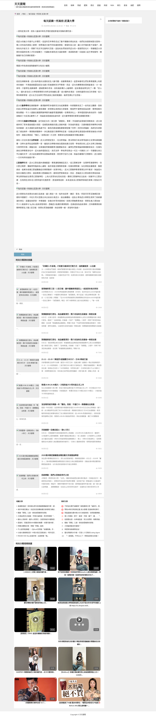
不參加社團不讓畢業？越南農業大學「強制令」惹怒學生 (84, 506)
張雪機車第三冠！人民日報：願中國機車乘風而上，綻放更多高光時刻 (69, 289)
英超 (105, 5)
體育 (85, 5)
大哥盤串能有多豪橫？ (73, 526)
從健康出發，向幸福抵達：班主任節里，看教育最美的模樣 (85, 519)
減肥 (132, 5)
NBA (112, 5)
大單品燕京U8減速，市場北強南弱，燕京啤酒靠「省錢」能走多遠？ (42, 516)
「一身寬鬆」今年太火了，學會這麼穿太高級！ (82, 536)
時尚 (24, 14)
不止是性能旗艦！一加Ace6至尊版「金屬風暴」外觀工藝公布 (39, 529)
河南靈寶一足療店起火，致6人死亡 (55, 430)
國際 (138, 5)
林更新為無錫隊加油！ (73, 529)
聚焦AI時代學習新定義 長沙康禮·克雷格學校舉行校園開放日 (86, 509)
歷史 (92, 5)
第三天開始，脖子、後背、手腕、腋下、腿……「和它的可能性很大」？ (90, 516)
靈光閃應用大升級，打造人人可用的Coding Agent (82, 532)
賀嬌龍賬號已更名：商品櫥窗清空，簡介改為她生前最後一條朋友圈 (68, 340)
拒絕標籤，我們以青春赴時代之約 (55, 475)
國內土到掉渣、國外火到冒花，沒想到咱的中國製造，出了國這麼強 (42, 519)
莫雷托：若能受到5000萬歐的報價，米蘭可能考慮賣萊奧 (38, 523)
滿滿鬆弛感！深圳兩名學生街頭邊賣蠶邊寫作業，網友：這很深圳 (41, 506)
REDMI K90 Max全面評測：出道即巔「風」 (33, 536)
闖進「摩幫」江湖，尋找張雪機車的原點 (32, 513)
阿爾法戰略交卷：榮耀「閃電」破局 (30, 526)
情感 (79, 5)
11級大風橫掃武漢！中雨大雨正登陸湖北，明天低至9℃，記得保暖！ (42, 532)
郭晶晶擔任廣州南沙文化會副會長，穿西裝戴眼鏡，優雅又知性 (87, 513)
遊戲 (99, 5)
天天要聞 (20, 3)
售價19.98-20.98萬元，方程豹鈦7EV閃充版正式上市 (62, 385)
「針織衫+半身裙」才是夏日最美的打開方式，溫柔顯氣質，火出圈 (68, 266)
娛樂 (72, 5)
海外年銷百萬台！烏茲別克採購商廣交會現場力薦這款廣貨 (38, 509)
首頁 (65, 5)
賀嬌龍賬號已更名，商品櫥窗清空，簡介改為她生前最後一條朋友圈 (68, 314)
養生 (119, 5)
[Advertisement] (59, 227)
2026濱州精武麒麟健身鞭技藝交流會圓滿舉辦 (59, 455)
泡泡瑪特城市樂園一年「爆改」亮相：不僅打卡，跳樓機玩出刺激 (67, 404)
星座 (125, 5)
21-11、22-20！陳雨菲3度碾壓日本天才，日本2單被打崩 (64, 359)
